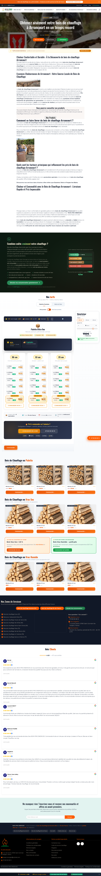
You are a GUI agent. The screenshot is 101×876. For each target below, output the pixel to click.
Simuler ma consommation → (75, 608)
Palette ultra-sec (62, 831)
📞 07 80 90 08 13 (49, 431)
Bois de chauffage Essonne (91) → (28, 608)
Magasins (54, 848)
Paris (62, 182)
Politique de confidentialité (33, 845)
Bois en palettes (29, 9)
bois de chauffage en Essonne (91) (47, 825)
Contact (85, 5)
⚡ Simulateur (95, 5)
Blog (90, 5)
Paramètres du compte (32, 855)
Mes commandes (31, 852)
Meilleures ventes (56, 857)
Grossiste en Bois (92, 9)
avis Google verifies (39, 874)
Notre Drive (79, 5)
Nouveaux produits (56, 850)
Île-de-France (64, 825)
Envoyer (70, 817)
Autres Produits (60, 9)
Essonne (57, 182)
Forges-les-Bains (72, 182)
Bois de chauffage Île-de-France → (52, 608)
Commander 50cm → (14, 405)
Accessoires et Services (76, 9)
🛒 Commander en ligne (29, 431)
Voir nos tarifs (39, 39)
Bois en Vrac (58, 304)
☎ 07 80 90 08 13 (50, 43)
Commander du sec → (15, 550)
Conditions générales (32, 843)
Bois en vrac (17, 9)
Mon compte (29, 850)
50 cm (80, 320)
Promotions (54, 852)
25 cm (94, 320)
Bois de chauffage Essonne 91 (21, 831)
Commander (50, 39)
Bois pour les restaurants (45, 9)
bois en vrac (23, 827)
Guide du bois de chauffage (59, 845)
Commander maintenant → (74, 1)
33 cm (87, 320)
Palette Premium (44, 304)
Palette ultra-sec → (85, 50)
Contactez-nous (55, 843)
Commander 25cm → (61, 405)
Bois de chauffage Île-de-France (39, 831)
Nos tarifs (52, 831)
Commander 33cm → (38, 405)
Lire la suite (6, 673)
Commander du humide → (62, 550)
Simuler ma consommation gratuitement (24, 282)
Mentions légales (31, 848)
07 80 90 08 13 (74, 619)
